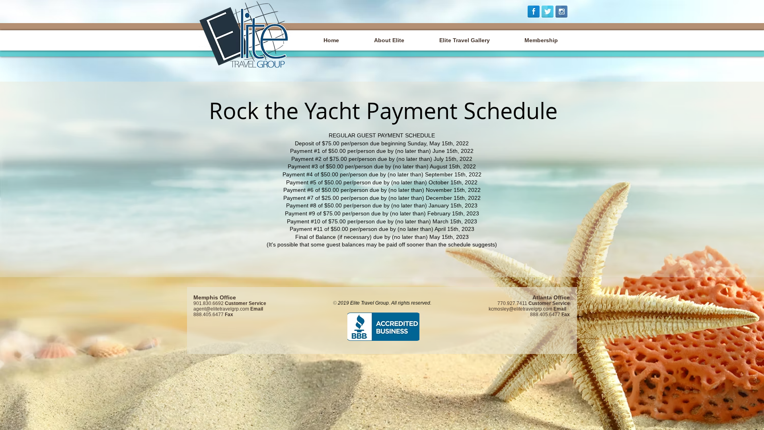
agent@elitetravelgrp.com (221, 309)
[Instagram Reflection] (561, 12)
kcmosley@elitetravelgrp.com (520, 309)
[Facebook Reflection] (534, 12)
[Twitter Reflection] (548, 12)
